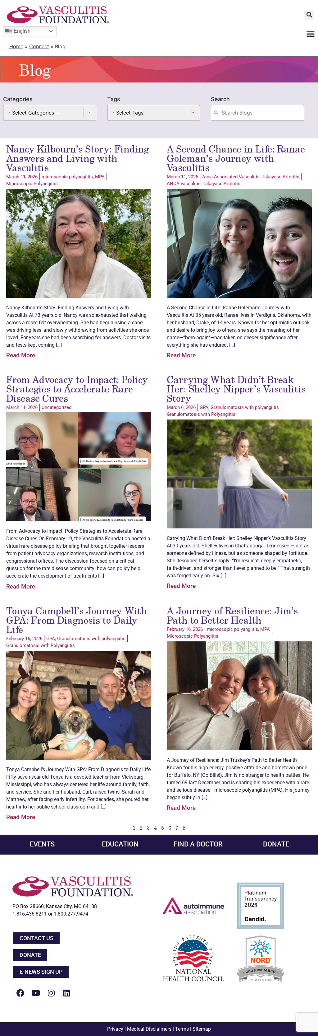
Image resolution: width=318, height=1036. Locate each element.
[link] (17, 315)
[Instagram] (51, 993)
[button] (309, 15)
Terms (182, 1029)
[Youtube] (35, 993)
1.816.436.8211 (29, 914)
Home (16, 46)
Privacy (115, 1029)
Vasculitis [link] (17, 315)
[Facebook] (20, 993)
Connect (39, 46)
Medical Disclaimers (149, 1029)
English (21, 31)
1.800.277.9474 (72, 914)
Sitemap (202, 1029)
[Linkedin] (67, 993)
